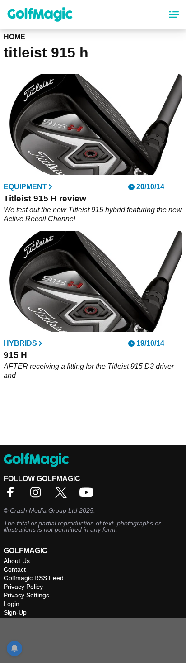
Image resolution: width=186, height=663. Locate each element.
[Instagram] (38, 495)
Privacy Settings (26, 595)
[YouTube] (88, 495)
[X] (63, 495)
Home (14, 37)
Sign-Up (15, 612)
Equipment (25, 187)
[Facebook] (13, 495)
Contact (15, 569)
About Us (17, 561)
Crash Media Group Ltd (43, 510)
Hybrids (20, 343)
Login (11, 604)
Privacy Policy (23, 586)
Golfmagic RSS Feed (34, 578)
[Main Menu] (174, 14)
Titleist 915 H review (45, 198)
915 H (15, 355)
